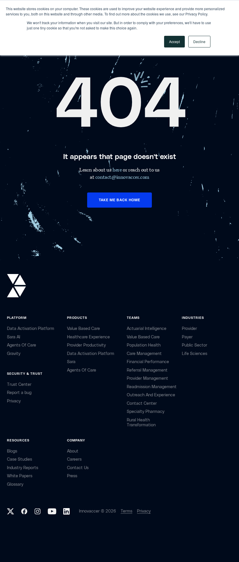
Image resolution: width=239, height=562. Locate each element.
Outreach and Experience (151, 395)
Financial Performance (148, 362)
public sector (194, 345)
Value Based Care (83, 328)
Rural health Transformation (141, 422)
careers (74, 459)
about (72, 451)
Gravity (13, 353)
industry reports (22, 468)
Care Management (144, 353)
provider (189, 328)
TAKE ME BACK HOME (119, 200)
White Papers (19, 476)
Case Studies (19, 459)
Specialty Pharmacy (145, 411)
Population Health (144, 345)
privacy (14, 401)
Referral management (147, 370)
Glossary (15, 484)
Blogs (12, 451)
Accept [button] (174, 41)
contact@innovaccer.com (122, 177)
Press (72, 476)
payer (187, 337)
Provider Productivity (86, 345)
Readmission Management (152, 387)
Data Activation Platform (30, 328)
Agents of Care (21, 345)
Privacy (144, 511)
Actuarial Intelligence (146, 328)
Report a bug (19, 392)
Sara (71, 362)
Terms (126, 511)
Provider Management (147, 378)
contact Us (78, 468)
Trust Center (19, 384)
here (118, 169)
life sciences (194, 353)
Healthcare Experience (88, 337)
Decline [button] (199, 41)
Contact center (142, 403)
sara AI (13, 337)
